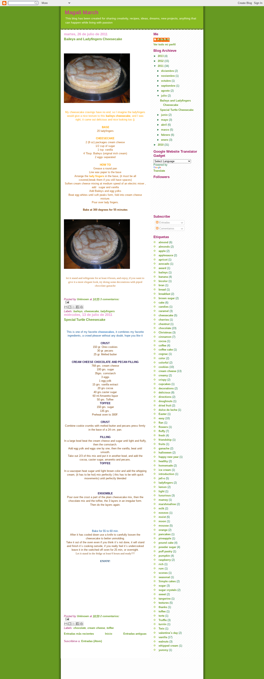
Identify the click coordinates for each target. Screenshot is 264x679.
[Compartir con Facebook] (77, 307)
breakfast (164, 293)
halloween (165, 452)
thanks (163, 607)
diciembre (168, 70)
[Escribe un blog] (70, 307)
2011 (161, 65)
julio (164, 95)
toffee (110, 627)
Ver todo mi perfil (164, 44)
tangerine (165, 598)
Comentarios (166, 228)
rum (161, 568)
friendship (165, 439)
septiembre (168, 85)
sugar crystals (168, 590)
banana (163, 276)
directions (165, 396)
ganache (164, 448)
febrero (166, 134)
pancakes (165, 534)
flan (161, 422)
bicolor (163, 281)
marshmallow (167, 504)
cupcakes (165, 384)
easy (161, 418)
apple (162, 251)
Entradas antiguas (134, 633)
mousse (164, 525)
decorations (166, 388)
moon (162, 521)
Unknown (164, 39)
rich (161, 564)
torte (161, 615)
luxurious (165, 495)
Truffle (163, 620)
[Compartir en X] (74, 307)
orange (163, 529)
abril (164, 124)
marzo (165, 129)
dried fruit (165, 405)
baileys (77, 311)
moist (162, 516)
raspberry (165, 559)
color (162, 358)
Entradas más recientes (79, 633)
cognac (163, 353)
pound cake (166, 542)
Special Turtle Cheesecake (84, 319)
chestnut (164, 324)
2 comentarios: (109, 616)
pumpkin (164, 555)
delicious (164, 392)
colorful (164, 362)
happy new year (169, 456)
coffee (162, 345)
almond (163, 242)
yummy (163, 650)
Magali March (81, 12)
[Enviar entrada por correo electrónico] (105, 302)
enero (165, 139)
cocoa (162, 341)
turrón (162, 624)
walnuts (164, 641)
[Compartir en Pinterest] (81, 307)
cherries (164, 319)
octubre (166, 80)
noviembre (168, 75)
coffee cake (166, 349)
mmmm (164, 512)
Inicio (108, 633)
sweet (162, 594)
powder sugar (167, 547)
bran (161, 285)
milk (161, 508)
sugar (162, 585)
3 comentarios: (109, 299)
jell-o (162, 478)
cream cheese (96, 627)
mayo (165, 119)
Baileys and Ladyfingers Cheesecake (93, 39)
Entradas (164, 222)
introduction (166, 474)
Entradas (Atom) (91, 641)
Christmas (165, 332)
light (161, 491)
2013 (161, 56)
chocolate (79, 627)
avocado (164, 263)
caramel (164, 311)
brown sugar (167, 298)
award (162, 268)
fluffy (162, 431)
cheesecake (91, 311)
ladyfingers (107, 311)
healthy (163, 461)
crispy (162, 379)
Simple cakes (167, 581)
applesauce (166, 255)
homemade (166, 465)
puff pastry (165, 551)
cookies (164, 366)
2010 (161, 144)
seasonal (164, 577)
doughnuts (165, 401)
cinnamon (165, 336)
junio (165, 114)
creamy (163, 375)
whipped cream (168, 645)
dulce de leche (168, 409)
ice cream (165, 469)
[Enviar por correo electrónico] (66, 307)
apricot (163, 259)
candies (164, 306)
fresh (162, 435)
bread (162, 289)
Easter (163, 414)
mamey (163, 499)
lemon (163, 487)
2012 (161, 61)
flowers (163, 427)
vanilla (163, 637)
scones (163, 572)
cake (161, 302)
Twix (161, 628)
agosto (166, 90)
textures (164, 602)
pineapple (165, 538)
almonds (164, 246)
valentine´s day (168, 632)
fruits (162, 444)
